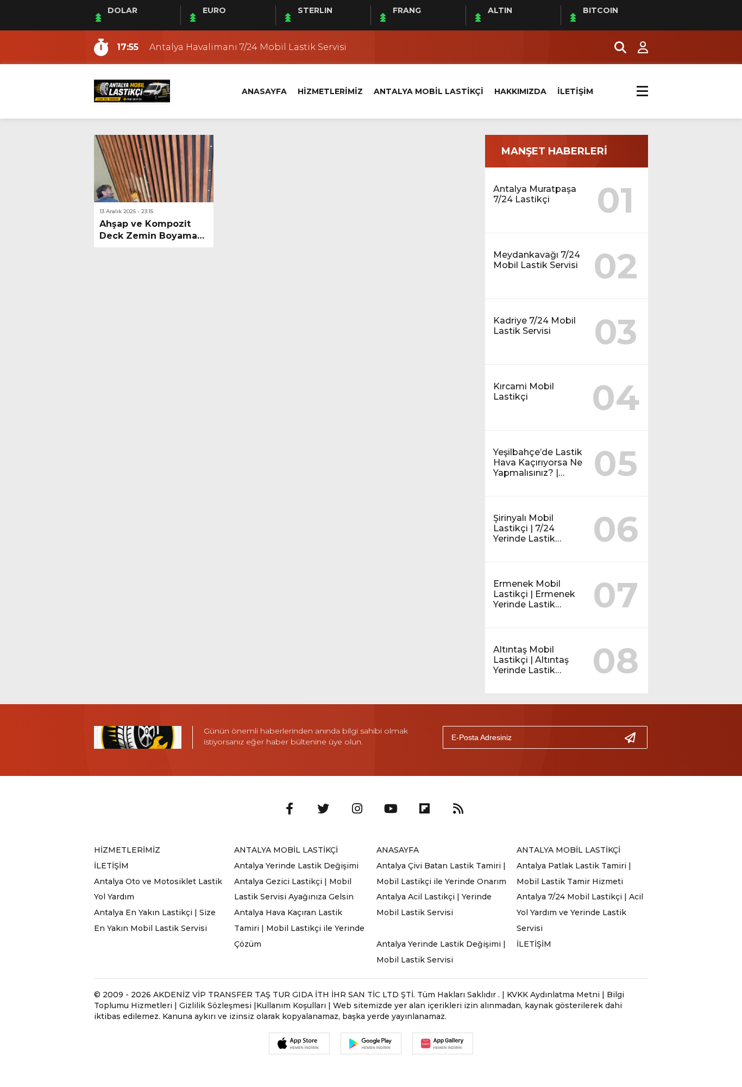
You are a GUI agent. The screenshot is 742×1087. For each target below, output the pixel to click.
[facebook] (289, 809)
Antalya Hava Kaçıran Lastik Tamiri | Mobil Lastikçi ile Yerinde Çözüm (299, 928)
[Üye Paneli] (637, 47)
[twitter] (323, 809)
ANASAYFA (264, 91)
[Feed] (458, 809)
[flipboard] (424, 809)
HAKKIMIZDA (520, 91)
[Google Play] (371, 1043)
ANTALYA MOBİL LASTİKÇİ (428, 91)
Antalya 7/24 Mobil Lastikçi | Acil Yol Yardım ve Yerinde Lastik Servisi (580, 912)
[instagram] (356, 809)
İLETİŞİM (575, 91)
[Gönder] (634, 737)
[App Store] (299, 1043)
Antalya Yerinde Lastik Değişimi (296, 866)
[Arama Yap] (615, 47)
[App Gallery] (442, 1043)
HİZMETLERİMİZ (330, 91)
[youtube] (390, 809)
